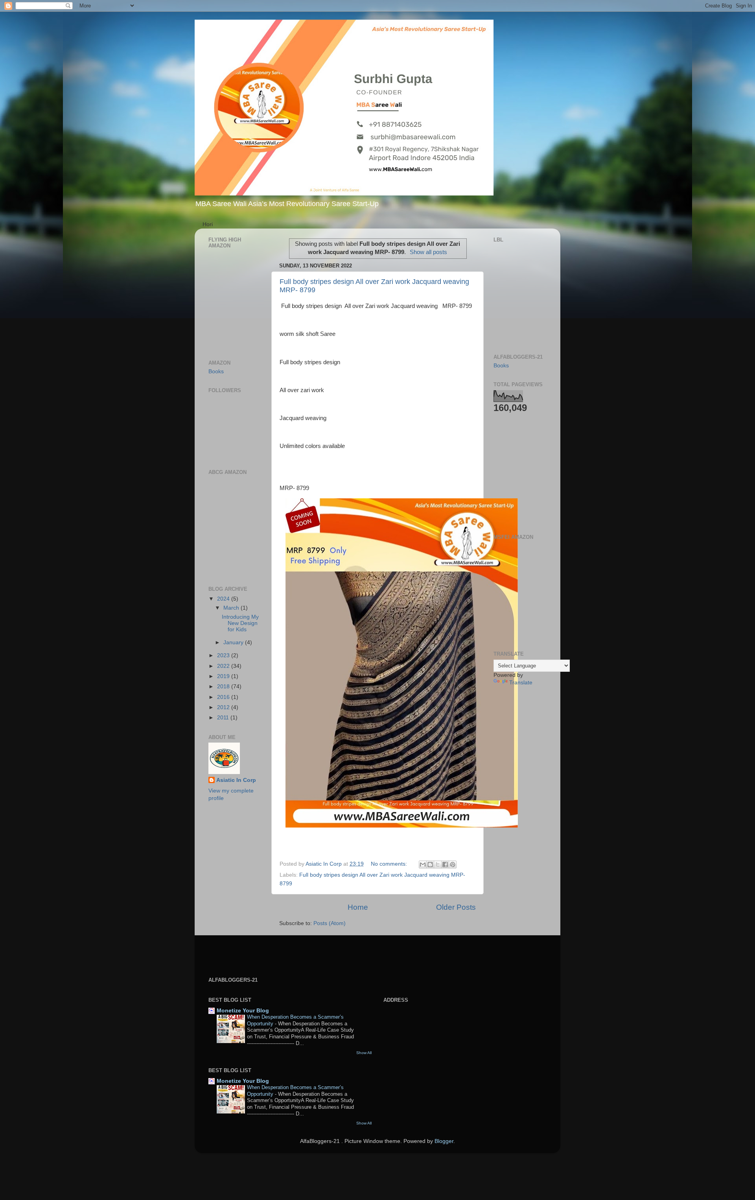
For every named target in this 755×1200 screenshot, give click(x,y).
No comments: (390, 864)
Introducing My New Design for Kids (240, 623)
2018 (224, 686)
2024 (224, 599)
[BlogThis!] (430, 864)
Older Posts (456, 907)
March (232, 608)
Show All (364, 1053)
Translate (520, 683)
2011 (223, 718)
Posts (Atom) (329, 923)
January (234, 642)
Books (216, 371)
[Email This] (423, 864)
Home (358, 907)
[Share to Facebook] (445, 864)
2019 (224, 676)
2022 (224, 666)
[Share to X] (438, 864)
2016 (224, 697)
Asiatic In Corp (236, 780)
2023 (224, 655)
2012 (224, 707)
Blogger (444, 1141)
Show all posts (428, 252)
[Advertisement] (517, 473)
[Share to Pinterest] (453, 864)
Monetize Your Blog (243, 1011)
